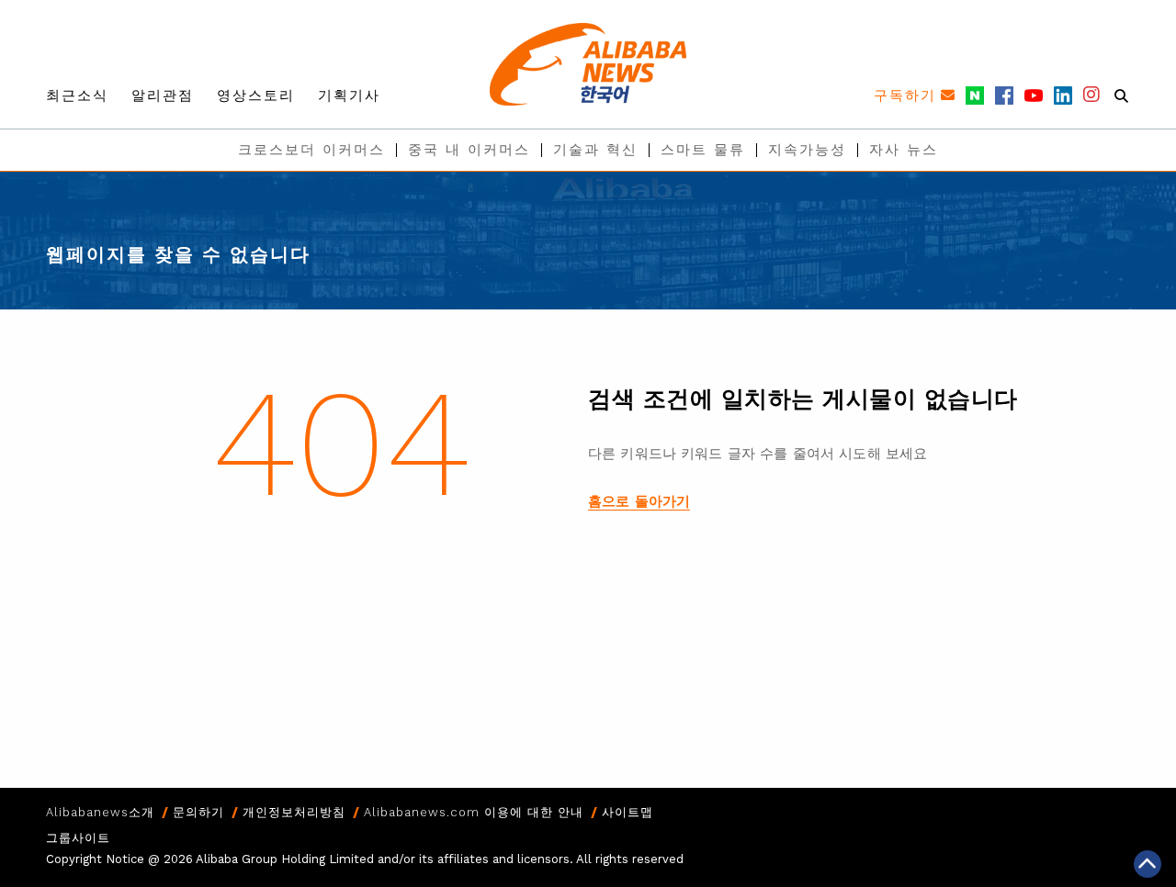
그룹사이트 (78, 838)
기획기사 (349, 95)
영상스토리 (256, 95)
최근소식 (77, 95)
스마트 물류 (703, 149)
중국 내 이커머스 (469, 149)
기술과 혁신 (595, 149)
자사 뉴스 (903, 149)
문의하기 (198, 812)
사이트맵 (627, 812)
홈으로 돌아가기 (639, 501)
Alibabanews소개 (100, 812)
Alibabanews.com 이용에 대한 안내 (473, 812)
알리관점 (162, 95)
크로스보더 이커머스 (311, 149)
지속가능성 (807, 149)
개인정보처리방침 (294, 812)
